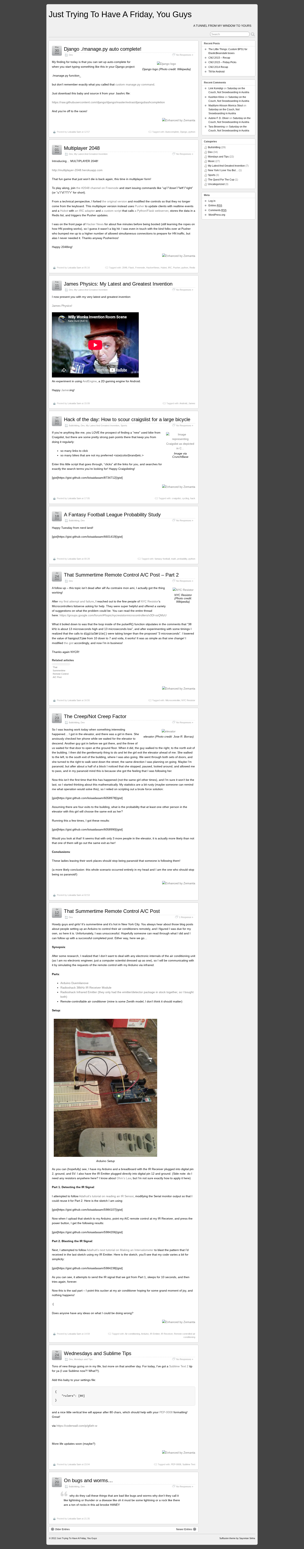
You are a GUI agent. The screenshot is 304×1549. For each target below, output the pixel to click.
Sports (124, 425)
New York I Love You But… (223, 170)
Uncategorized (216, 184)
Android (183, 403)
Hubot (64, 210)
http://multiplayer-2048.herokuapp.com (77, 170)
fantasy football (162, 559)
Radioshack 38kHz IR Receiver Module (85, 987)
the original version (114, 201)
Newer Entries (184, 1529)
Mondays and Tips (83, 1359)
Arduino (145, 1334)
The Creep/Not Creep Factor (95, 716)
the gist (68, 643)
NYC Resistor (149, 601)
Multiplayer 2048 (82, 148)
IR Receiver (167, 1334)
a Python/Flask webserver (151, 210)
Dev (71, 55)
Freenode (140, 267)
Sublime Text (188, 1464)
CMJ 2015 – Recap (219, 57)
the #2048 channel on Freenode (97, 188)
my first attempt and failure (76, 601)
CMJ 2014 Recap (218, 67)
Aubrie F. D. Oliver (218, 118)
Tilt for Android (216, 71)
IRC (170, 267)
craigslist (176, 498)
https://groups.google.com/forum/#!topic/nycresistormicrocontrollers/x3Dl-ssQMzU (113, 615)
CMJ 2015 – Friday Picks (222, 62)
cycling (185, 498)
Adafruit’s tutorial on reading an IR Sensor (106, 1196)
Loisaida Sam (74, 132)
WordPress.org (216, 214)
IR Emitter (155, 1334)
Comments (217, 210)
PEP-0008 (166, 1412)
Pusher (139, 206)
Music (211, 161)
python (191, 132)
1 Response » (186, 917)
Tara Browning (216, 126)
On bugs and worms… (88, 1480)
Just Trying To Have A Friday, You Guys (120, 14)
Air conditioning (132, 1334)
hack (192, 498)
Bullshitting (74, 425)
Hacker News (95, 224)
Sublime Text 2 (178, 1366)
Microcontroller (172, 700)
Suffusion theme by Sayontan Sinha (237, 1538)
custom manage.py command (134, 84)
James (65, 390)
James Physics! (62, 305)
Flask (131, 267)
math (173, 559)
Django (183, 132)
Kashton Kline (216, 97)
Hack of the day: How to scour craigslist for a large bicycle (127, 419)
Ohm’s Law (124, 1178)
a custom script (111, 210)
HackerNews (152, 267)
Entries (215, 205)
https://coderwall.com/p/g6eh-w (76, 1425)
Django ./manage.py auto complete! (102, 49)
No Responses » (184, 55)
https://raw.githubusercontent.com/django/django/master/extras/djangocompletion (108, 102)
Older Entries (62, 1529)
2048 (124, 267)
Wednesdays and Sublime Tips (97, 1353)
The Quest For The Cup (221, 179)
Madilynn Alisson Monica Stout (225, 105)
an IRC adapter (85, 210)
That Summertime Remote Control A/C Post (60, 672)
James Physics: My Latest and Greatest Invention (118, 284)
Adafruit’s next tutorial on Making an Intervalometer (120, 1250)
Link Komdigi (215, 88)
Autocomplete (172, 132)
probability (182, 559)
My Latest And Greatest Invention (91, 154)
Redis (192, 267)
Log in (211, 200)
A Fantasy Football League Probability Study (112, 514)
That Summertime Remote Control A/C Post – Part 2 (121, 575)
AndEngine (90, 381)
